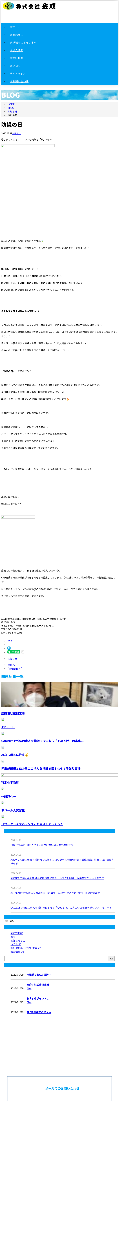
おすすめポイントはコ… (38, 1000)
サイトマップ (62, 1164)
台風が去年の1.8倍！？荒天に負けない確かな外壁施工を (42, 845)
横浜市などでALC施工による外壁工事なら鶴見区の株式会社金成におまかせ (59, 1178)
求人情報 (63, 1138)
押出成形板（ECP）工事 (26, 948)
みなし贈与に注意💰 (14, 755)
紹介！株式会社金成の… (38, 986)
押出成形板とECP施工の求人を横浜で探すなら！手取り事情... (42, 768)
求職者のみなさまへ (62, 1130)
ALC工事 (17, 933)
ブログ (62, 1155)
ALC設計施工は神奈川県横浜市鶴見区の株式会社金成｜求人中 (59, 1213)
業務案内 (63, 1121)
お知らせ (16, 133)
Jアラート (8, 727)
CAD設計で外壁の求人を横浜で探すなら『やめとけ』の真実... (42, 741)
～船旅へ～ (8, 796)
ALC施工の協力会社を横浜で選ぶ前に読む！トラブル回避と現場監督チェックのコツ (57, 878)
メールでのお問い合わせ (61, 1088)
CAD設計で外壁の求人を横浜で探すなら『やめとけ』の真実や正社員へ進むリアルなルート (61, 907)
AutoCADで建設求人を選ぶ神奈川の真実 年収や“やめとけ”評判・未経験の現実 (55, 893)
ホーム (62, 1113)
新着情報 (17, 952)
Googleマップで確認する (59, 1194)
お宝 (14, 937)
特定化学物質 (10, 782)
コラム (16, 944)
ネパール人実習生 (13, 810)
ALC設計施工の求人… (39, 1012)
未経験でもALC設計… (39, 974)
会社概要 (63, 1147)
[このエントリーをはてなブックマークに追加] (9, 648)
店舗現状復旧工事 (13, 713)
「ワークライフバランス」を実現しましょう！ (32, 824)
